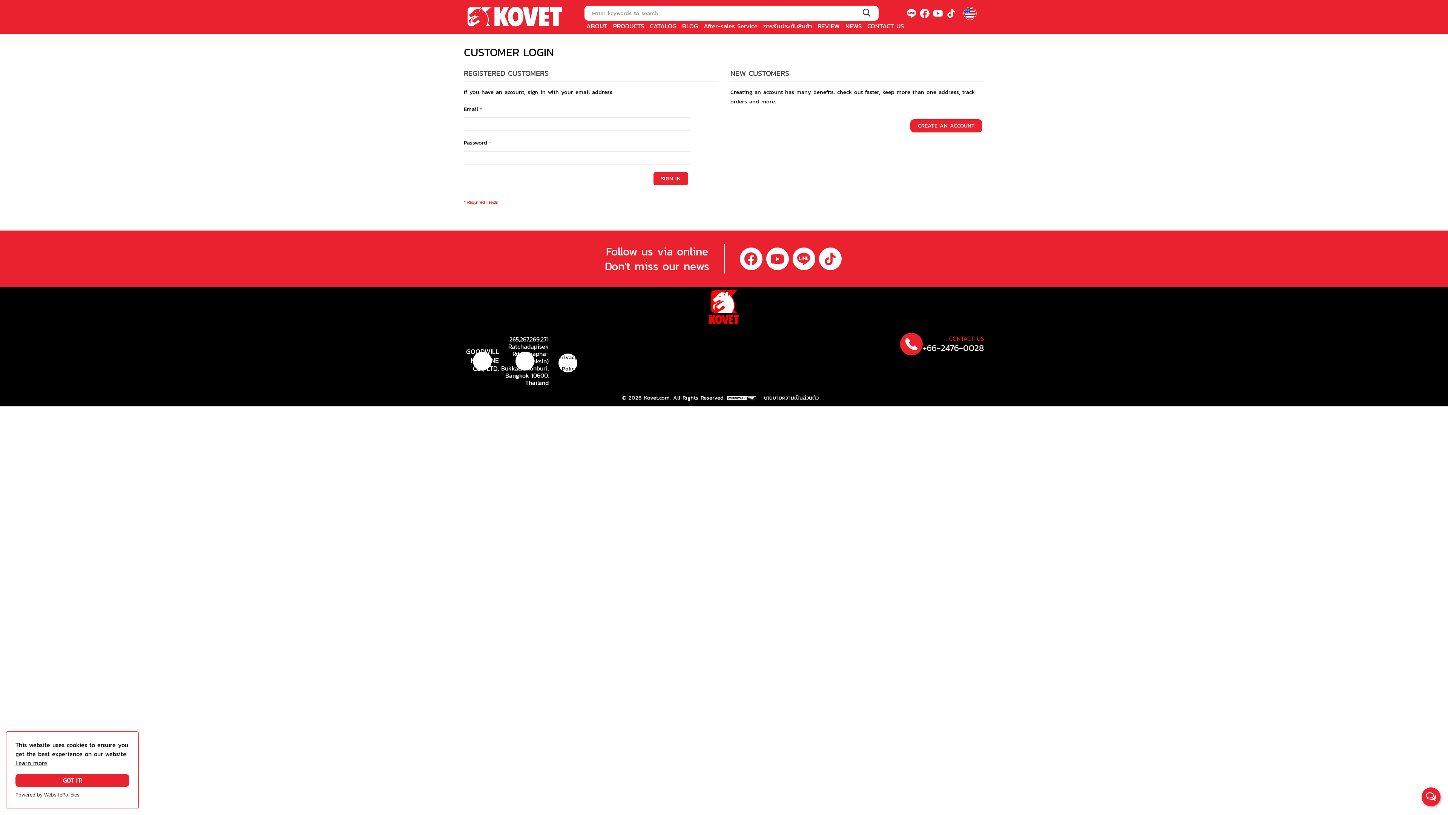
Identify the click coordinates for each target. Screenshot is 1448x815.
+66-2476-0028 (953, 348)
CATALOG (663, 26)
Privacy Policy (568, 363)
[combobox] (731, 13)
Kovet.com (656, 398)
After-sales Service (731, 26)
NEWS (853, 26)
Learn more (31, 763)
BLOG (690, 26)
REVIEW (829, 26)
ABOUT (596, 26)
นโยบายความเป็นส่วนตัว (791, 398)
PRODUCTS (628, 26)
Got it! (72, 780)
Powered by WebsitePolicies (47, 795)
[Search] (866, 13)
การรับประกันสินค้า (787, 26)
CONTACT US (885, 26)
